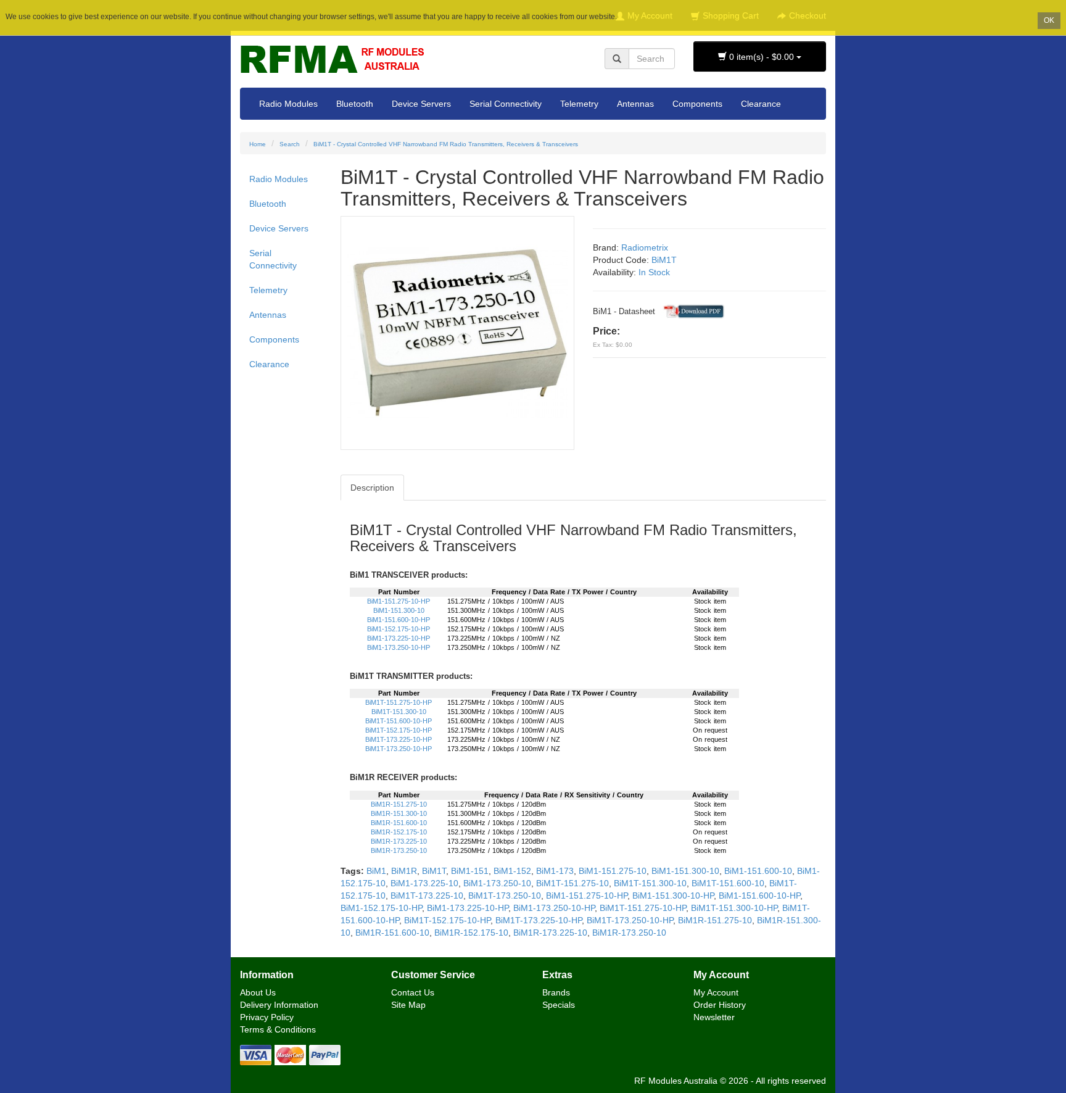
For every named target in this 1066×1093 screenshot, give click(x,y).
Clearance (761, 104)
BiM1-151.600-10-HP (398, 619)
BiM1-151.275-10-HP (398, 601)
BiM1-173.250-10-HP (398, 647)
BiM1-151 (470, 871)
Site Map (408, 1005)
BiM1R (404, 871)
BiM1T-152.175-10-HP (398, 730)
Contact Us (412, 992)
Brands (556, 992)
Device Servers (421, 104)
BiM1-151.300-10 (398, 610)
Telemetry (579, 104)
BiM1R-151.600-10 (399, 822)
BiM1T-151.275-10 (572, 883)
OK (1049, 20)
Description (372, 487)
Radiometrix (644, 247)
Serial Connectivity (505, 104)
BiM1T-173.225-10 (426, 895)
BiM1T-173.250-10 (504, 895)
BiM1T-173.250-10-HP (398, 748)
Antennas (635, 104)
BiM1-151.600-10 (758, 871)
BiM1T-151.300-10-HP (734, 908)
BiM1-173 (555, 871)
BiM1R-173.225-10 (399, 841)
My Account (715, 992)
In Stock (654, 272)
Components (697, 104)
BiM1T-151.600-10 (728, 883)
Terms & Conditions (278, 1029)
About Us (258, 992)
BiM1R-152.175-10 (399, 832)
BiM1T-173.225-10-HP (398, 739)
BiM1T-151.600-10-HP (398, 721)
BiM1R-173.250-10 (399, 850)
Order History (719, 1005)
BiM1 (376, 871)
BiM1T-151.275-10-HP (398, 702)
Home (257, 144)
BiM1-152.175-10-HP (398, 629)
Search (289, 144)
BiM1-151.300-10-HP (673, 895)
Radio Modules (288, 104)
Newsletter (714, 1017)
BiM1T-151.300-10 (398, 711)
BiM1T (664, 260)
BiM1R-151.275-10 (399, 804)
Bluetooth (354, 104)
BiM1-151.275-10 (613, 871)
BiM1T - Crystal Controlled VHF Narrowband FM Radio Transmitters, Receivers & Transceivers (445, 144)
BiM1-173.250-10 (497, 883)
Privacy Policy (267, 1017)
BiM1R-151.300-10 (399, 813)
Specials (558, 1005)
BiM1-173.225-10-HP (398, 638)
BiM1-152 (512, 871)
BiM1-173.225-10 (424, 883)
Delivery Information (279, 1005)
